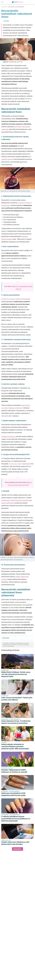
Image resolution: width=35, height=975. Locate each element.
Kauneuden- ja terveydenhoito (16, 6)
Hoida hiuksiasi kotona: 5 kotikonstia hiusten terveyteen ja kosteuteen (15, 722)
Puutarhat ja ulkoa (7, 768)
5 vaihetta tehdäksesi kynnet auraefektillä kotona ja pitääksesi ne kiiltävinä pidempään (15, 819)
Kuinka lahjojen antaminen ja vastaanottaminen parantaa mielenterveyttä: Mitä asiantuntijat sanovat (15, 746)
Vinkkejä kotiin (6, 840)
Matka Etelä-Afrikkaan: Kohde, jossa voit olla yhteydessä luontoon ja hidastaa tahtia (15, 674)
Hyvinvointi (4, 6)
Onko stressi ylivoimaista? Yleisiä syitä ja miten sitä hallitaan (16, 699)
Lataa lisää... (17, 849)
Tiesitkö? (4, 742)
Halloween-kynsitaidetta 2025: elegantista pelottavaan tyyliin (13, 794)
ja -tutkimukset (19, 464)
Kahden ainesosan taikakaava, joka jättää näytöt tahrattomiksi (15, 843)
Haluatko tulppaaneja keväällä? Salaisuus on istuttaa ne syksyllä (14, 771)
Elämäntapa (4, 670)
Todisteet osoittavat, (8, 436)
